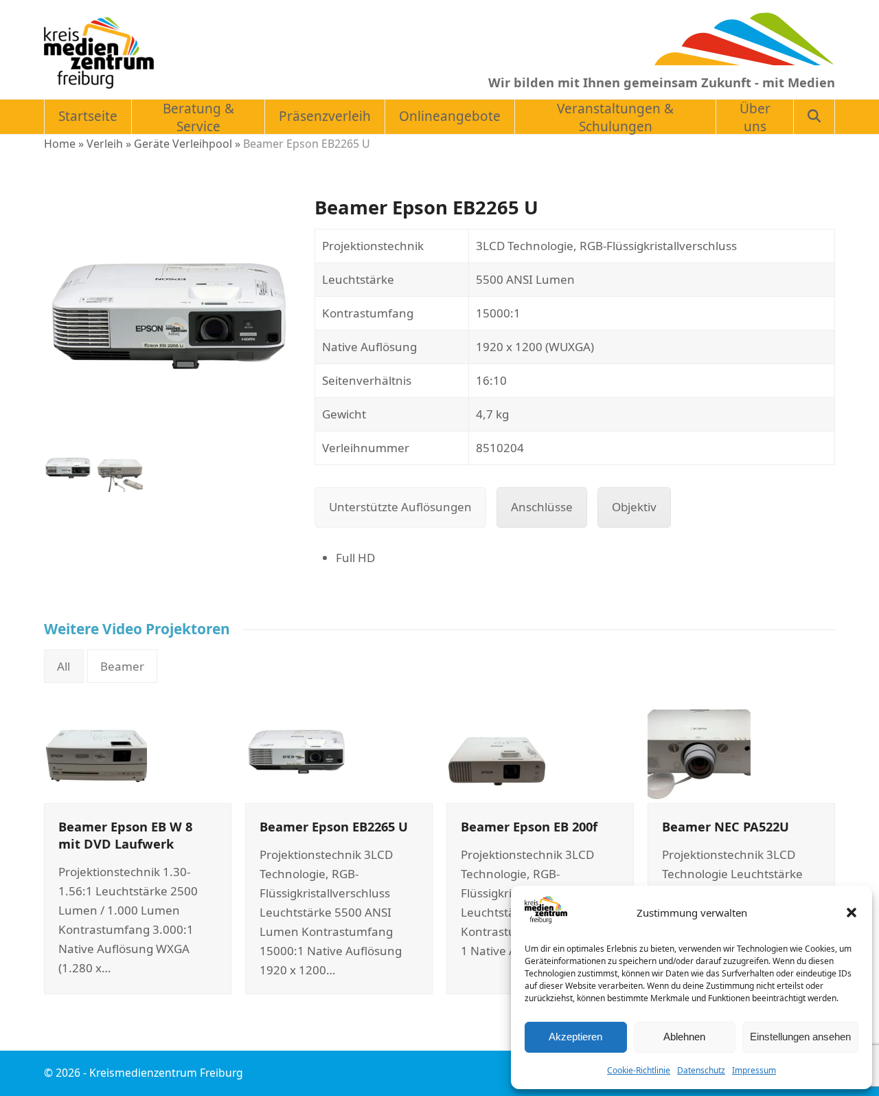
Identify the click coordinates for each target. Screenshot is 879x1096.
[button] (851, 912)
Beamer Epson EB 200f (529, 826)
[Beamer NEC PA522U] (699, 750)
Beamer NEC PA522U (725, 826)
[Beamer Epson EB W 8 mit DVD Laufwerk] (95, 750)
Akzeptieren (575, 1036)
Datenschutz (701, 1070)
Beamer (122, 666)
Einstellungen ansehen (800, 1036)
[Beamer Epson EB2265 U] (296, 750)
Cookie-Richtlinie (638, 1070)
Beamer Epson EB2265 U (334, 826)
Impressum (754, 1070)
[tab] (400, 507)
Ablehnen (684, 1036)
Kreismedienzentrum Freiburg (166, 1072)
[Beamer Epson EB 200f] (497, 750)
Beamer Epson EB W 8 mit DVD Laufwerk (125, 835)
